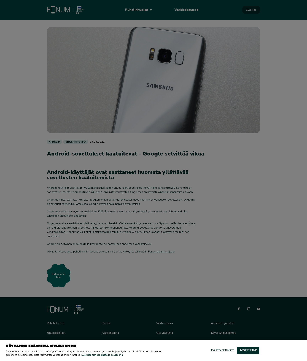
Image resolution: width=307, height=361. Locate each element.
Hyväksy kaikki (248, 350)
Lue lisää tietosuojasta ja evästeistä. (102, 355)
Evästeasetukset (222, 350)
